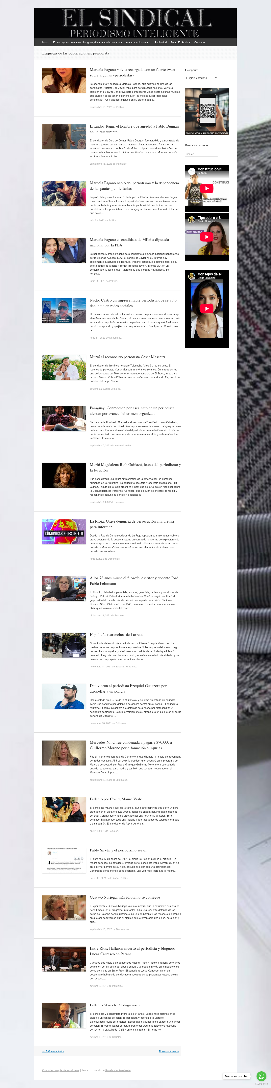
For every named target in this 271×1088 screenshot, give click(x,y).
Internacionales (123, 445)
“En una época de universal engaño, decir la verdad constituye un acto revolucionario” (101, 42)
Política (120, 107)
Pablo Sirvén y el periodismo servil (118, 850)
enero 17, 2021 (98, 878)
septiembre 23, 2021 (101, 779)
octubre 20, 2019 (99, 985)
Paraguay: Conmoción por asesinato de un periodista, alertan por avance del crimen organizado (132, 410)
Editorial (119, 666)
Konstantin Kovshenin (118, 1070)
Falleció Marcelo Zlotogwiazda (115, 1005)
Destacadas (122, 929)
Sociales (115, 388)
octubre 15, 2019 (99, 1036)
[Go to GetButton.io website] (261, 1084)
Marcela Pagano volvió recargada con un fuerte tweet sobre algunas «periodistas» (132, 72)
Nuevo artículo (169, 1051)
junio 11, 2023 (97, 337)
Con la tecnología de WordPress (60, 1070)
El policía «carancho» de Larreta (116, 634)
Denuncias (115, 337)
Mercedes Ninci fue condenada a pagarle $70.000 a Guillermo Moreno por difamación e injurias (131, 745)
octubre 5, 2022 (98, 388)
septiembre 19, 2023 (101, 107)
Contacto (199, 42)
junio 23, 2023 (97, 280)
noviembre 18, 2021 (100, 666)
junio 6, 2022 (97, 558)
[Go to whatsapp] (261, 1076)
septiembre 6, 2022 (100, 502)
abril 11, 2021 (97, 830)
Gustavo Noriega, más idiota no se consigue (125, 897)
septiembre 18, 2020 (101, 929)
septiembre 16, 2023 (101, 163)
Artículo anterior (53, 1051)
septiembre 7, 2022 (100, 445)
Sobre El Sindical (180, 42)
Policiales (121, 163)
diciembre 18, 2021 (100, 615)
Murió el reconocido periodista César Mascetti (127, 356)
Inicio (45, 42)
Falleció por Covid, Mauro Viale (116, 799)
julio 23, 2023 (97, 220)
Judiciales (121, 779)
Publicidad (161, 42)
